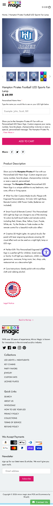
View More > (8, 132)
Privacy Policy (11, 413)
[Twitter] (4, 347)
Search (8, 396)
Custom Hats (10, 377)
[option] (11, 76)
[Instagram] (19, 347)
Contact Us (41, 502)
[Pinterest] (24, 347)
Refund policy (11, 426)
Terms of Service (12, 422)
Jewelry (8, 372)
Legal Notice (9, 303)
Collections (10, 418)
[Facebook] (9, 347)
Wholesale (10, 405)
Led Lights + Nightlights (16, 360)
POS (33, 494)
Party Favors (10, 368)
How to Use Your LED (15, 409)
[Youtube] (14, 347)
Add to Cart (26, 141)
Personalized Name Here (11, 101)
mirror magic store (24, 494)
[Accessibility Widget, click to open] (46, 252)
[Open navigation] (4, 4)
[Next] (50, 76)
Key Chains (9, 364)
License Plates (11, 381)
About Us (8, 401)
